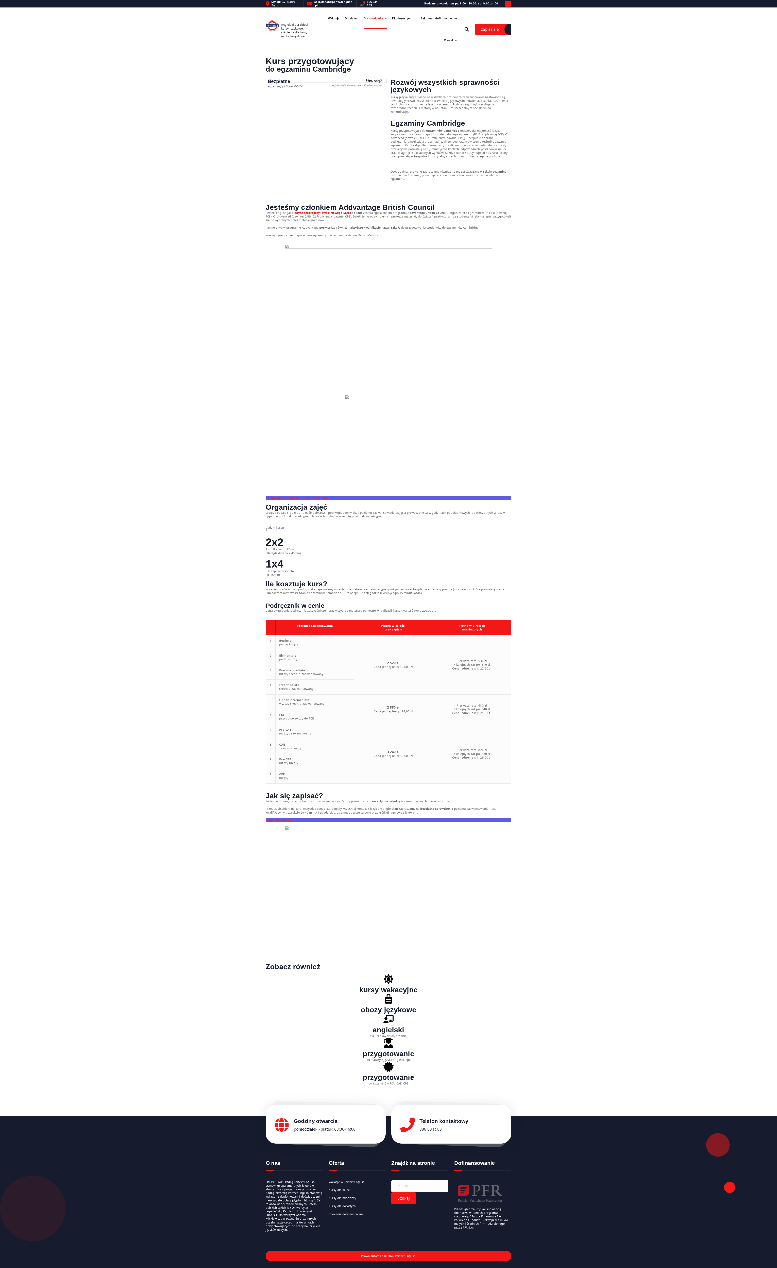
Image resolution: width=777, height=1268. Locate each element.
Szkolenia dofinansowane (439, 18)
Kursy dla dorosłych (342, 1206)
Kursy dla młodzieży (342, 1198)
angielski (388, 1030)
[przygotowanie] (388, 1043)
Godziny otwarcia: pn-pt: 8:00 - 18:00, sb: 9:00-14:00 (461, 3)
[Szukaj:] (419, 1186)
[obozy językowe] (388, 999)
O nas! (448, 40)
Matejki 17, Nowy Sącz (283, 3)
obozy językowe (388, 1010)
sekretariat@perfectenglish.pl (333, 3)
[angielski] (388, 1019)
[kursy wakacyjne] (388, 979)
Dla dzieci (351, 18)
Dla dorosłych (402, 18)
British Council (368, 235)
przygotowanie (388, 1053)
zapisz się (490, 29)
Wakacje (334, 18)
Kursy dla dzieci (339, 1190)
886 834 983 (372, 3)
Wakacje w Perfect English (347, 1182)
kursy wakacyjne (388, 990)
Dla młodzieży (373, 18)
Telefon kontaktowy (443, 1121)
